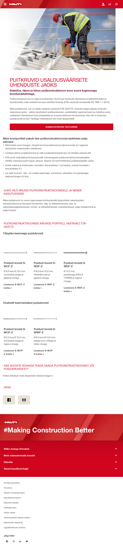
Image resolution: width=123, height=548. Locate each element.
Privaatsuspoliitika (12, 483)
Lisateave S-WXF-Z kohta (44, 286)
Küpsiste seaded (11, 502)
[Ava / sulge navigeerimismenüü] (5, 4)
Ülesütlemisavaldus (12, 497)
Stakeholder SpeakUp (13, 522)
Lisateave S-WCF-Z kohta (14, 286)
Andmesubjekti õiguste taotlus (17, 517)
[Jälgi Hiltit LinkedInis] (20, 541)
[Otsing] (116, 4)
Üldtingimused (10, 507)
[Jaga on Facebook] (9, 399)
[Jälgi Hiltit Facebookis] (7, 541)
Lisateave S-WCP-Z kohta (13, 352)
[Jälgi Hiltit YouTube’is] (27, 541)
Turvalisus (8, 488)
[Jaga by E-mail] (24, 399)
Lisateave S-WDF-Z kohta (74, 289)
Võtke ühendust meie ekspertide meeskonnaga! (27, 375)
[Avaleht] (15, 4)
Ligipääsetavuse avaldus (15, 527)
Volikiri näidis (9, 512)
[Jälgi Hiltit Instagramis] (13, 541)
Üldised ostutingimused (14, 492)
